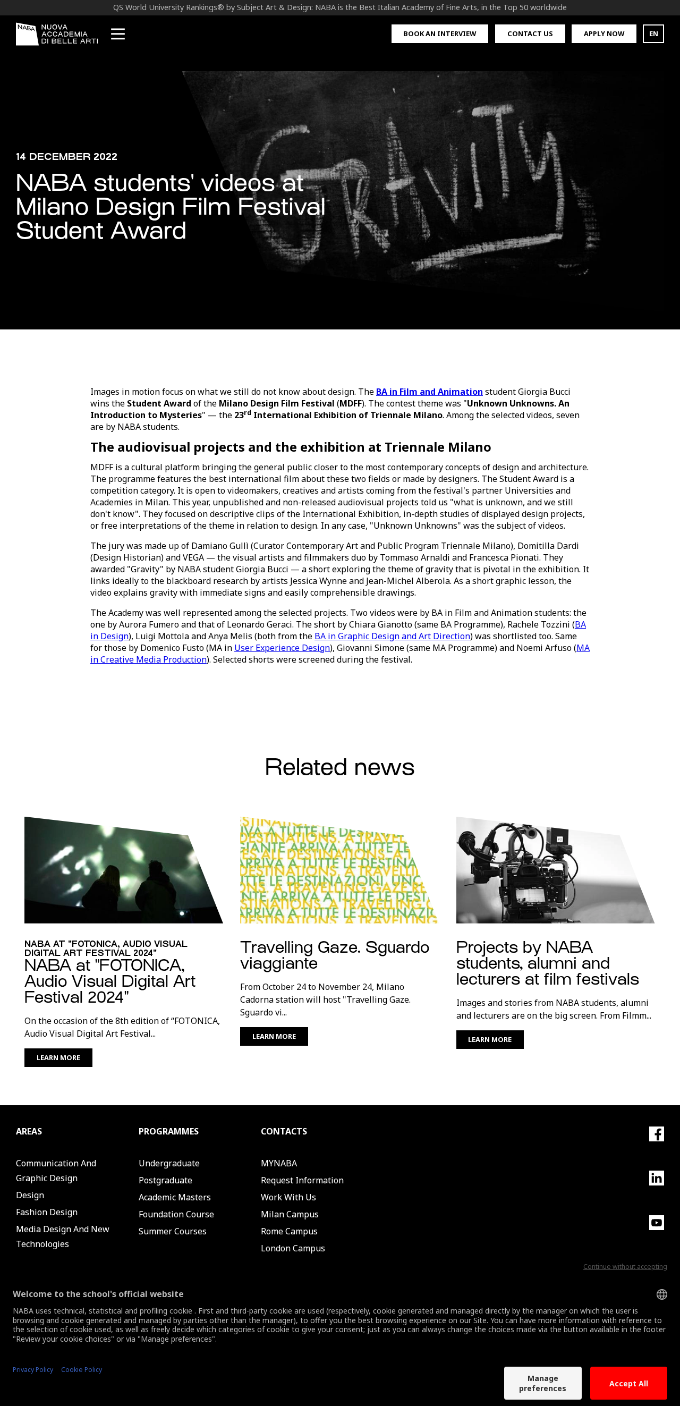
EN (653, 33)
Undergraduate (169, 1163)
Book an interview (439, 33)
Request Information (302, 1180)
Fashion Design (47, 1212)
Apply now (604, 33)
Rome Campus (289, 1231)
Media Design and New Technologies (62, 1236)
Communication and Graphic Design (56, 1170)
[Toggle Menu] (118, 34)
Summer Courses (173, 1231)
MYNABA (279, 1163)
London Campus (293, 1248)
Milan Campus (290, 1214)
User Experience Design (282, 648)
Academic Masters (175, 1197)
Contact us (530, 33)
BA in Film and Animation (429, 391)
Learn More (58, 1057)
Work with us (288, 1197)
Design (30, 1195)
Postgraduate (165, 1180)
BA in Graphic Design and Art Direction (392, 636)
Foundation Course (176, 1214)
